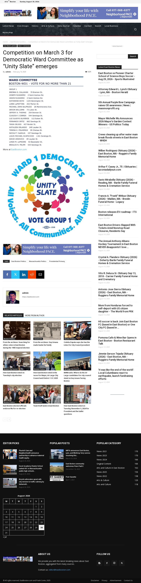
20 (25, 522)
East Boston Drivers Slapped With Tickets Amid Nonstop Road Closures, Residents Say (116, 227)
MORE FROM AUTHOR (34, 315)
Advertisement (115, 580)
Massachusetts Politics (37, 261)
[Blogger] (99, 563)
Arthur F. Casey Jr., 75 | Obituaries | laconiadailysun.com (117, 168)
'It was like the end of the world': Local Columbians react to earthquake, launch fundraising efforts (116, 374)
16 (41, 517)
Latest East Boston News (109, 67)
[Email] (40, 274)
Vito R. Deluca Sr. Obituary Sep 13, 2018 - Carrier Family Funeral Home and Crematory (118, 276)
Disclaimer (95, 580)
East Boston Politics (18, 261)
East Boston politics (18, 42)
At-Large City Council (72, 369)
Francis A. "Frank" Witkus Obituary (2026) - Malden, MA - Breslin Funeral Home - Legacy (117, 198)
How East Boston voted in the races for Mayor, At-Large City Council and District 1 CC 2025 (45, 375)
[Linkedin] (24, 274)
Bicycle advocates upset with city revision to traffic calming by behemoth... (31, 481)
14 (31, 517)
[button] (135, 29)
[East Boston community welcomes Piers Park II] (57, 467)
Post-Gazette (71, 477)
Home (5, 42)
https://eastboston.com (30, 297)
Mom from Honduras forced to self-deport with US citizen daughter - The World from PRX (115, 308)
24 (6, 527)
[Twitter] (15, 274)
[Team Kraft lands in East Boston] (47, 394)
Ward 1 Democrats (24, 46)
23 (41, 522)
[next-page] (9, 419)
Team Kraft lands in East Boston (46, 406)
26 (19, 527)
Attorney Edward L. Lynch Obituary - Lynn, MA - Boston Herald (117, 91)
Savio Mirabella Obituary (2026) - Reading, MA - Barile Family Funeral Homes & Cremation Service (117, 182)
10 (6, 517)
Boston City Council (11, 369)
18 (12, 522)
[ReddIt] (32, 274)
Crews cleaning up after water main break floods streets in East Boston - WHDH (118, 137)
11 (12, 517)
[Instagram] (114, 563)
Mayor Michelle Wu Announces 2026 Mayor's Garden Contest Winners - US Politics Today (115, 121)
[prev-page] (4, 419)
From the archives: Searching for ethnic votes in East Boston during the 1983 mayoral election (16, 345)
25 (12, 527)
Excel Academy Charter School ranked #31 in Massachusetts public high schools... (31, 468)
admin (8, 72)
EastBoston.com (19, 149)
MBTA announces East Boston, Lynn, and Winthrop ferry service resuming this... (78, 453)
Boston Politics (9, 339)
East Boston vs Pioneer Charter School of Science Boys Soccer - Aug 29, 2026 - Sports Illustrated (116, 76)
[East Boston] (17, 13)
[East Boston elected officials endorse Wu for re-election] (16, 394)
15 (36, 517)
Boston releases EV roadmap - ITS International (117, 213)
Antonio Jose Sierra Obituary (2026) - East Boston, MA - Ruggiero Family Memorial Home (116, 292)
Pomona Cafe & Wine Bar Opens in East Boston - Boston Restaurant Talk (117, 340)
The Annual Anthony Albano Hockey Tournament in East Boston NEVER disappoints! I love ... (118, 244)
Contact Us (128, 580)
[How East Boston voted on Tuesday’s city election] (16, 361)
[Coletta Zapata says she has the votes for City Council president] (77, 330)
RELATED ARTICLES (13, 315)
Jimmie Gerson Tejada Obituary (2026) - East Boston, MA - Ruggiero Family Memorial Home (116, 356)
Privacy (104, 580)
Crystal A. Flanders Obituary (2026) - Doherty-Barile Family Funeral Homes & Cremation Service (117, 260)
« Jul (5, 537)
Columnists (38, 339)
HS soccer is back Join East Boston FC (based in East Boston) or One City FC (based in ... (118, 324)
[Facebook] (7, 274)
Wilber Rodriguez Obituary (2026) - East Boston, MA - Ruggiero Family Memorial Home (117, 153)
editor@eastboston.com (59, 569)
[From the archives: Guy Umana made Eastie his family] (47, 330)
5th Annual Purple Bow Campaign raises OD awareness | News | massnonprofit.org (116, 105)
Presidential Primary (57, 261)
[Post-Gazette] (57, 478)
